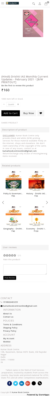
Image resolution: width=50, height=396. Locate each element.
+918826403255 (10, 302)
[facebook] (9, 383)
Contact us (8, 317)
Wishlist (7, 341)
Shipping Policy (10, 327)
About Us (7, 313)
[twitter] (15, 383)
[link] (39, 383)
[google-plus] (27, 383)
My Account (8, 338)
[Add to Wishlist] (40, 113)
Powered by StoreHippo (38, 394)
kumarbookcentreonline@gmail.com (20, 151)
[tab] (34, 4)
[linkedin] (21, 383)
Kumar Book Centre (20, 392)
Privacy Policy (9, 331)
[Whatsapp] (33, 383)
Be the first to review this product (17, 85)
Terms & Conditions (12, 324)
